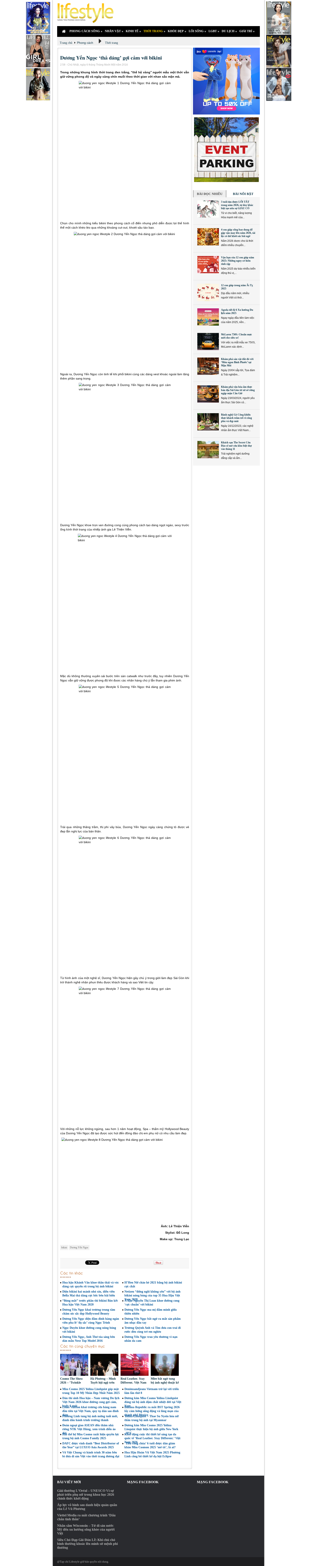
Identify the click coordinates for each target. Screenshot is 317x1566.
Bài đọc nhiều (210, 194)
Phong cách (85, 42)
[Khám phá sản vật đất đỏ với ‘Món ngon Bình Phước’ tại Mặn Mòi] (208, 366)
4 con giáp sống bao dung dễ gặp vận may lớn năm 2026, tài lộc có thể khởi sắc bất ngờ (238, 233)
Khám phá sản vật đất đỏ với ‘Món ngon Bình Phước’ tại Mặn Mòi (237, 362)
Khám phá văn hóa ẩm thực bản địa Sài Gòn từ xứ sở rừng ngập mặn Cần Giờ (238, 390)
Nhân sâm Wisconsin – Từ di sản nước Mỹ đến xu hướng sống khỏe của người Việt (86, 1529)
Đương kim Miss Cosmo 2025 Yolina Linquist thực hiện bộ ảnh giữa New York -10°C (151, 1429)
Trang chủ (66, 42)
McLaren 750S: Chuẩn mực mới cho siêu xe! (236, 336)
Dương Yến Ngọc (79, 1247)
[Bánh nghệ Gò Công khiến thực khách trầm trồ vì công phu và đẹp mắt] (208, 421)
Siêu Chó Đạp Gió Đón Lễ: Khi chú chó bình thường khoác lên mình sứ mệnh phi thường (87, 1543)
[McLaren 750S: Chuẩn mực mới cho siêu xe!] (208, 341)
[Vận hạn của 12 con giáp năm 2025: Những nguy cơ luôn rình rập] (208, 264)
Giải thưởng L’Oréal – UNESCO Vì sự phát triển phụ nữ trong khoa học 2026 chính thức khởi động (85, 1494)
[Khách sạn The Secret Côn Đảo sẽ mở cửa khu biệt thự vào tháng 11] (208, 449)
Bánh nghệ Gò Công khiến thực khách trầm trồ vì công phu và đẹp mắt (236, 418)
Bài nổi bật (243, 194)
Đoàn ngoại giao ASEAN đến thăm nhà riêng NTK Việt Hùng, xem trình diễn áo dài (89, 1429)
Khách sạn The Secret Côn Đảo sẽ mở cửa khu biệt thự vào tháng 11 (236, 445)
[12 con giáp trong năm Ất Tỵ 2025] (208, 292)
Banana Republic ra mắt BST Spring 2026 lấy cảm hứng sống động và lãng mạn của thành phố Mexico (152, 1411)
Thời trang (111, 42)
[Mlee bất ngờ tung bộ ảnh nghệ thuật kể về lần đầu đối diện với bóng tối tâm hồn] (165, 1365)
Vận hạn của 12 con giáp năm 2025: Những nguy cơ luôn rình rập (237, 260)
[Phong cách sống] (87, 13)
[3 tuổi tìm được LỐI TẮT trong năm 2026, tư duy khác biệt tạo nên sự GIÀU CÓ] (208, 209)
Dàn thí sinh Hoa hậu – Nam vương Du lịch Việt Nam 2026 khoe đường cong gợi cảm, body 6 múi (90, 1402)
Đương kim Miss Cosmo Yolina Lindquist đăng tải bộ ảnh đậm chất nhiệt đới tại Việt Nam (152, 1402)
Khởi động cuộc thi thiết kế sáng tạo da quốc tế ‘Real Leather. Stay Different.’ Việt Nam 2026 (152, 1438)
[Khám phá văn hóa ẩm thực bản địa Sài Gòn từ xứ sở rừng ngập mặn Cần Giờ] (208, 394)
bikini (64, 1247)
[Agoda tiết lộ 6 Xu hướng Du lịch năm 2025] (208, 317)
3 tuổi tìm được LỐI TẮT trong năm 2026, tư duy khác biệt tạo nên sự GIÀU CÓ (237, 205)
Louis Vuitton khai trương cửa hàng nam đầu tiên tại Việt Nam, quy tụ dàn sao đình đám (90, 1411)
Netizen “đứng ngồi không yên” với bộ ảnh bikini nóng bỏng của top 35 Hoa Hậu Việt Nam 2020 (152, 1295)
